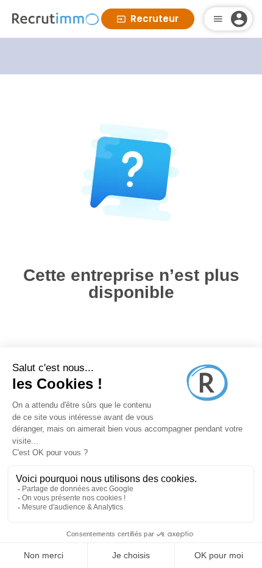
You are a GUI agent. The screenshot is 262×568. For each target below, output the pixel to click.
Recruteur (154, 18)
